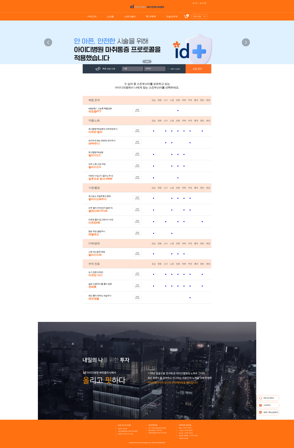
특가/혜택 (151, 16)
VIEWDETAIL (137, 110)
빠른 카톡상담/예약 (271, 412)
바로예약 (267, 405)
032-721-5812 (269, 398)
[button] (246, 42)
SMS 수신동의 (175, 69)
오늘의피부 (172, 16)
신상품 (110, 16)
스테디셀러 (130, 16)
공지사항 (203, 3)
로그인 (195, 3)
